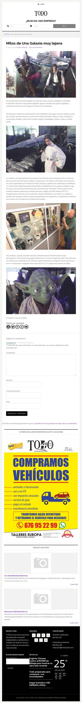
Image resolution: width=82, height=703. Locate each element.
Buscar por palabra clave (11, 657)
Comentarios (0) (11, 342)
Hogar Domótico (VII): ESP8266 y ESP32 (39, 684)
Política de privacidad (45, 697)
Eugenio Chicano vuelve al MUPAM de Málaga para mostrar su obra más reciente (40, 662)
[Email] (26, 327)
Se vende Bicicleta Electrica (16, 576)
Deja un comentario (35, 47)
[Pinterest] (17, 327)
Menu (42, 4)
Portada (6, 34)
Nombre (9, 380)
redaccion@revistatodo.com (63, 648)
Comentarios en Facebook (25, 342)
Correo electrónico (13, 391)
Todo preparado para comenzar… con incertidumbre (39, 674)
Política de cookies (60, 697)
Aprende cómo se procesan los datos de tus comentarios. (55, 423)
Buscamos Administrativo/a (16, 612)
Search (64, 26)
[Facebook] (8, 327)
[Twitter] (13, 327)
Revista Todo (41, 13)
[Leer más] (74, 584)
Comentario (11, 353)
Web (8, 402)
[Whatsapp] (22, 327)
